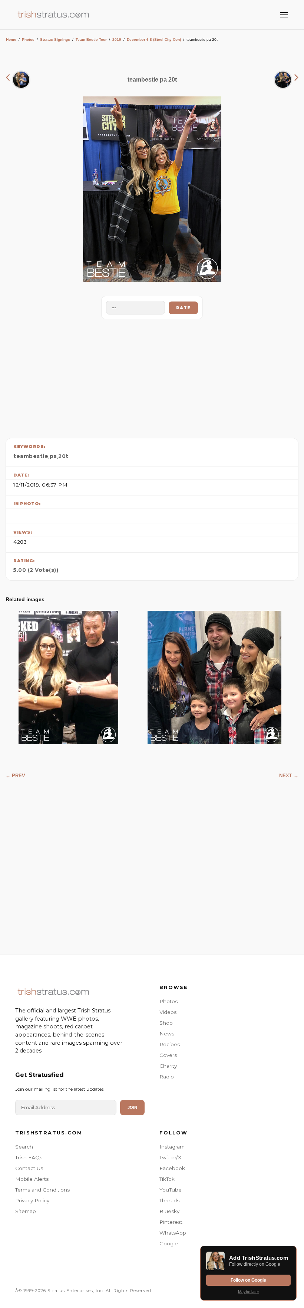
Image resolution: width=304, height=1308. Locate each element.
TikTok (167, 1179)
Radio (166, 1077)
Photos (28, 39)
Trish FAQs (28, 1157)
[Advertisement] (152, 376)
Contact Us (29, 1168)
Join (132, 1107)
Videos (167, 1012)
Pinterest (170, 1222)
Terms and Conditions (42, 1190)
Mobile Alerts (32, 1179)
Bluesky (169, 1211)
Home (11, 39)
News (166, 1034)
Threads (169, 1200)
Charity (168, 1066)
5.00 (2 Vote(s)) (35, 570)
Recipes (169, 1044)
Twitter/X (170, 1157)
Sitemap (25, 1211)
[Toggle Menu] (284, 15)
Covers (168, 1055)
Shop (166, 1023)
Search (24, 1147)
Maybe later (248, 1291)
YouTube (170, 1190)
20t (63, 456)
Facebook (172, 1168)
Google (168, 1243)
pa (53, 456)
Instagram (172, 1147)
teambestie (30, 456)
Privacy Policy (32, 1200)
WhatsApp (172, 1233)
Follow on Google (248, 1280)
